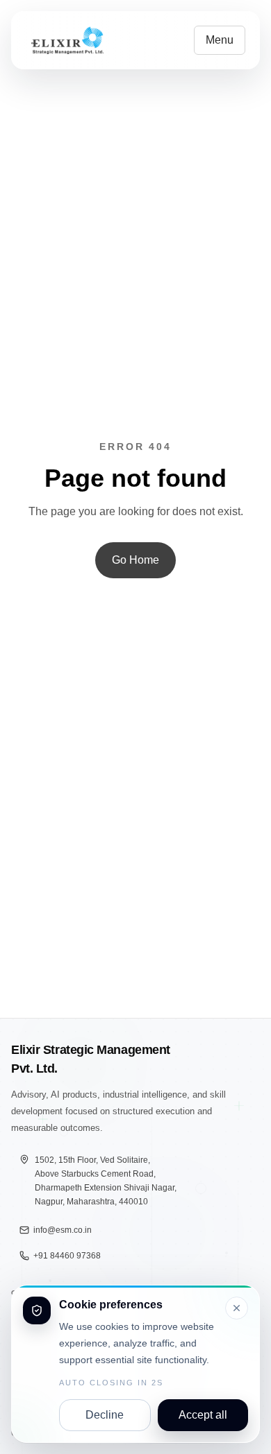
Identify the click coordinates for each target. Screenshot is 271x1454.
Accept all (203, 1415)
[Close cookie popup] (236, 1308)
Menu (219, 40)
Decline (104, 1415)
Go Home (135, 560)
